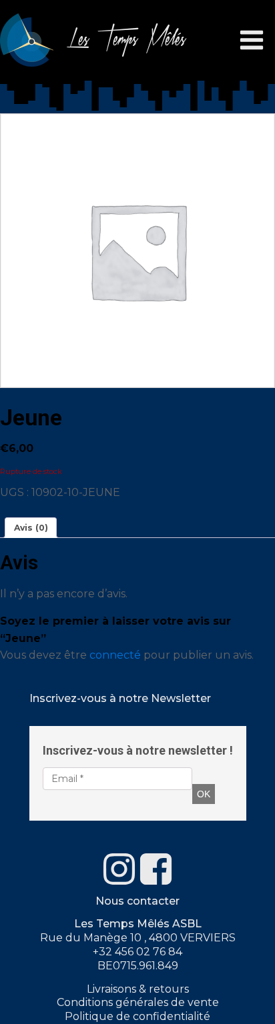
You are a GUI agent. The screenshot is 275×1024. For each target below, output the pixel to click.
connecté (115, 655)
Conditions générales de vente (138, 1002)
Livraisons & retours (138, 989)
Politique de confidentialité (137, 1016)
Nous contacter (137, 901)
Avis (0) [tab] (31, 528)
